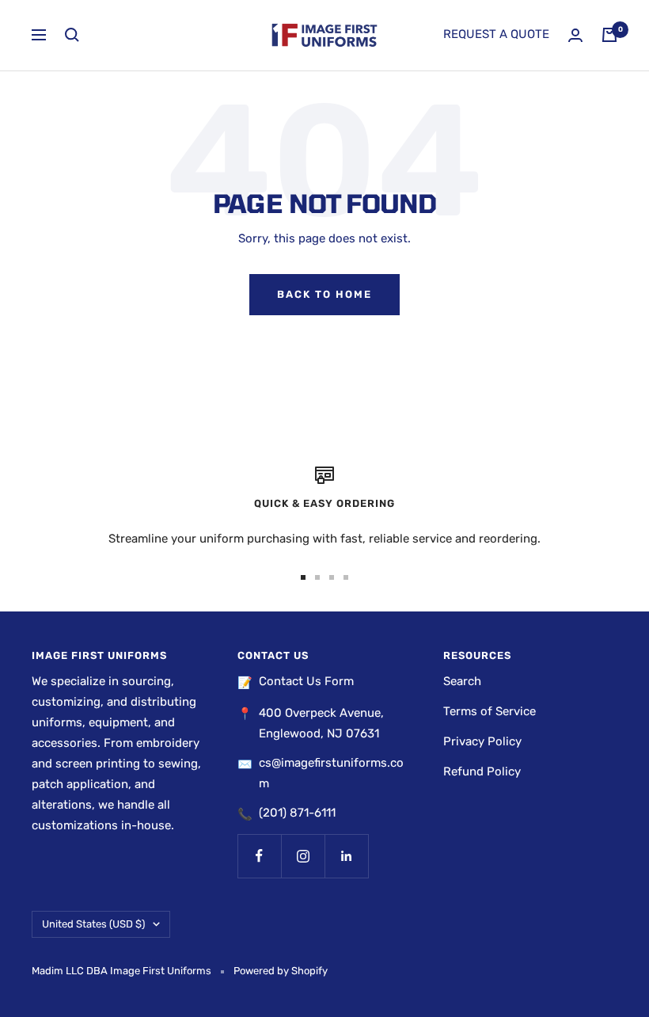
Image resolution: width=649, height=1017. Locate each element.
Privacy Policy (482, 741)
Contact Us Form (306, 681)
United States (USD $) (93, 924)
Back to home (324, 294)
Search (462, 681)
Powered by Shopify (280, 971)
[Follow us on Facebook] (259, 856)
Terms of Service (489, 711)
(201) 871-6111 (297, 813)
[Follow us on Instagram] (302, 856)
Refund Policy (482, 771)
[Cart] (609, 35)
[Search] (72, 35)
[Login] (575, 35)
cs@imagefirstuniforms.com (331, 773)
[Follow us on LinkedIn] (346, 856)
